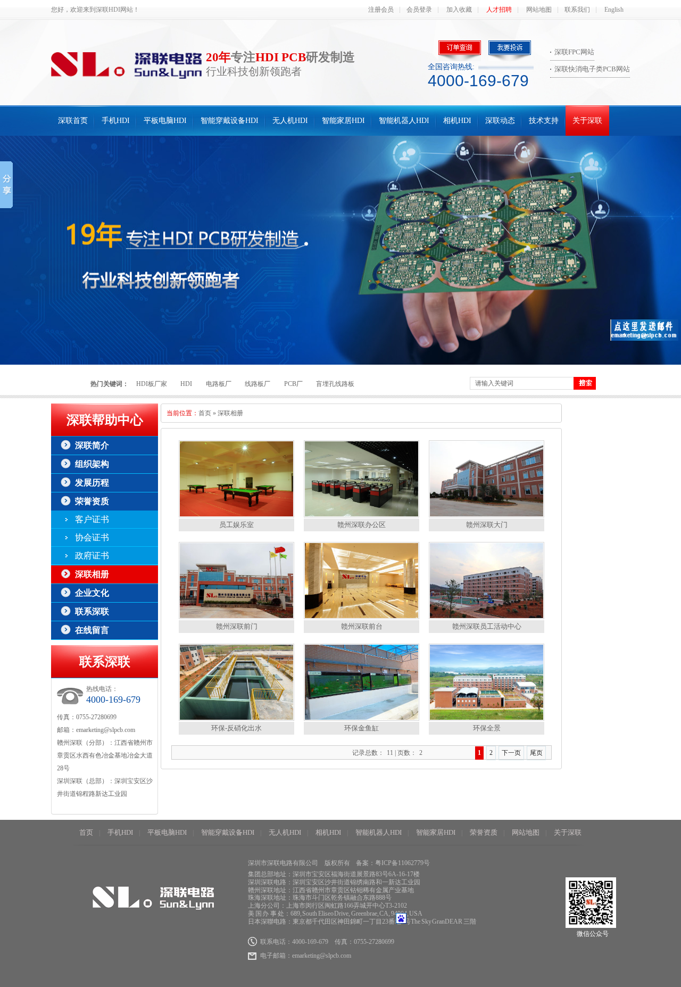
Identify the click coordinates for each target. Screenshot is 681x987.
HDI (186, 384)
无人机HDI (290, 121)
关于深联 (587, 121)
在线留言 (92, 630)
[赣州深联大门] (486, 515)
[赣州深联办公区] (361, 515)
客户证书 (92, 519)
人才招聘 (499, 9)
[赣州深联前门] (236, 617)
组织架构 (92, 463)
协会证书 (92, 537)
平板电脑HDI (165, 121)
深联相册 (92, 574)
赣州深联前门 (237, 626)
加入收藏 (459, 9)
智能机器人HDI (404, 121)
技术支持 (544, 121)
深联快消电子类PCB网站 (592, 69)
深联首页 (73, 121)
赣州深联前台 (362, 626)
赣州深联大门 (487, 525)
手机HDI (116, 121)
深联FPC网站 (574, 52)
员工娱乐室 (236, 525)
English (614, 9)
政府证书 (92, 555)
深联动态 (500, 121)
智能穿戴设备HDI (230, 121)
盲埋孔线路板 (335, 384)
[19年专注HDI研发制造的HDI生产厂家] (340, 250)
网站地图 (539, 9)
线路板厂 (257, 384)
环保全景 (487, 728)
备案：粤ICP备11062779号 (393, 863)
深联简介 (92, 445)
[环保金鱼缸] (361, 718)
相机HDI (457, 121)
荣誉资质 (92, 501)
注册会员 (381, 9)
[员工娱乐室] (236, 515)
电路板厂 (218, 384)
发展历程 (92, 482)
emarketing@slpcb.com (105, 730)
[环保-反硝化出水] (236, 718)
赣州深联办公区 (361, 525)
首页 (204, 413)
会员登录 (419, 9)
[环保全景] (486, 718)
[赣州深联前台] (361, 617)
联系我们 (577, 9)
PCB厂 (293, 384)
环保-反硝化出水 (236, 728)
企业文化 (92, 592)
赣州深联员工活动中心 (486, 626)
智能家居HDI (343, 121)
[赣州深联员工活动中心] (486, 617)
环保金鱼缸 (361, 728)
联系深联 (92, 611)
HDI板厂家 (151, 384)
